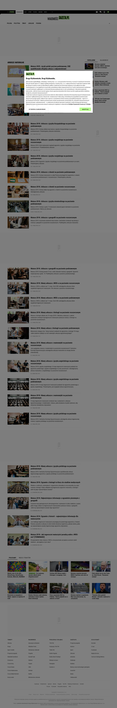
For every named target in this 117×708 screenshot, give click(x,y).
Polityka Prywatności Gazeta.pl (76, 104)
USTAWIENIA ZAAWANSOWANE (37, 109)
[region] (58, 92)
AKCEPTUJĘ (85, 109)
